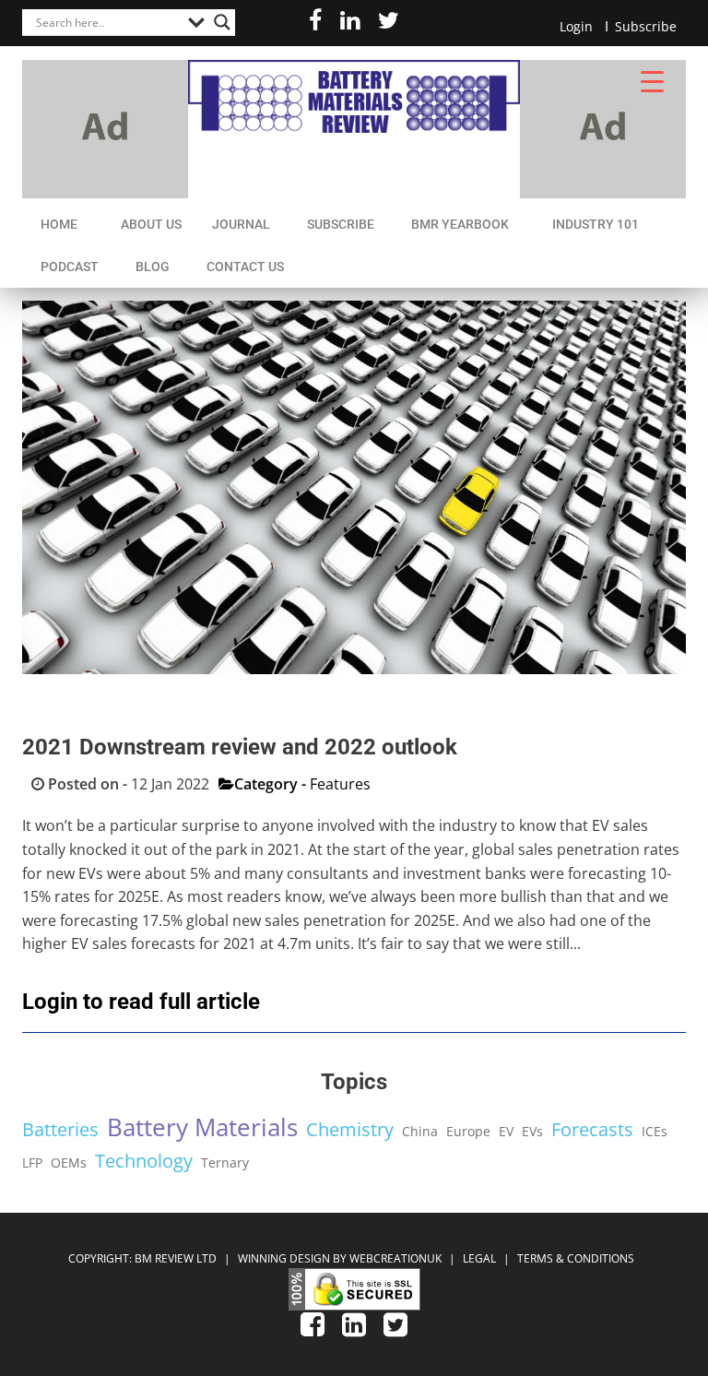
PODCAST (70, 266)
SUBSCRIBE (340, 224)
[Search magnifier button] (222, 22)
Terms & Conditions (575, 1258)
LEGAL (481, 1258)
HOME (59, 224)
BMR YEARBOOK (460, 224)
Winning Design (282, 1258)
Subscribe (646, 26)
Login (576, 26)
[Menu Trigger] (652, 80)
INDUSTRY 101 (595, 224)
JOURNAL (241, 224)
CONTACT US (245, 266)
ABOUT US (151, 224)
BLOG (153, 266)
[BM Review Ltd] (354, 96)
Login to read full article (141, 1001)
